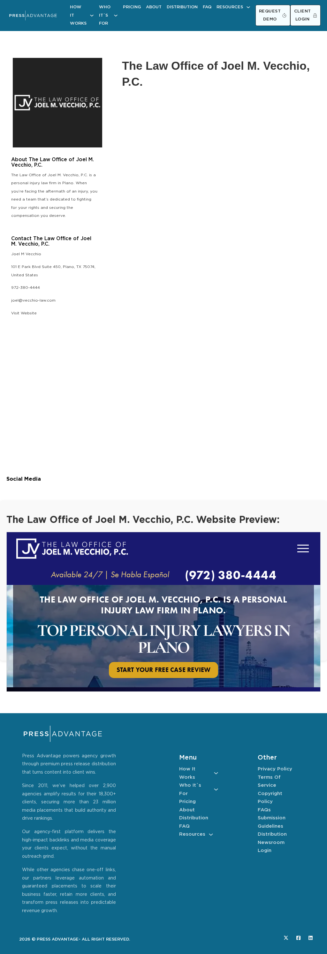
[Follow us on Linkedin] (310, 937)
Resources (230, 7)
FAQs (264, 810)
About (154, 7)
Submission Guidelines (271, 822)
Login (264, 850)
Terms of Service (269, 781)
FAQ (207, 7)
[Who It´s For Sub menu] (116, 15)
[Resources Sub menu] (248, 7)
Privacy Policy (275, 769)
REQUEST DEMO (270, 15)
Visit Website (24, 313)
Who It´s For (104, 15)
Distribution (182, 7)
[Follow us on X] (286, 937)
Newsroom (271, 842)
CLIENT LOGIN (302, 15)
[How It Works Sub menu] (92, 15)
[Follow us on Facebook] (298, 937)
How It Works (78, 15)
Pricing (132, 7)
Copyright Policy (270, 798)
